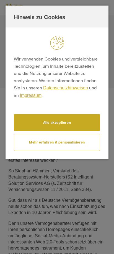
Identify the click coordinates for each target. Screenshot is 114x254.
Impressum (31, 95)
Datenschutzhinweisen (65, 87)
